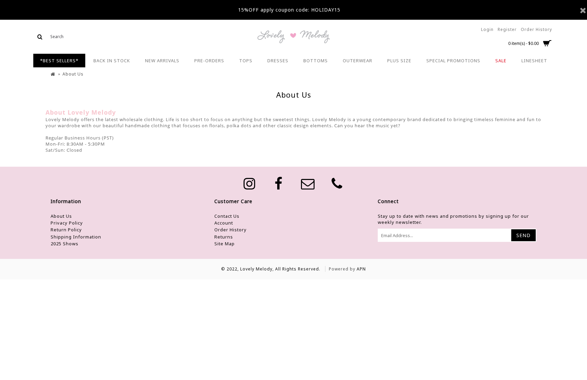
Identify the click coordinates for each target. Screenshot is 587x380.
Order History (230, 230)
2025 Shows (64, 244)
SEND (523, 235)
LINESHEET (534, 60)
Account (223, 223)
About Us (61, 216)
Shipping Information (76, 237)
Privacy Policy (67, 223)
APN (361, 269)
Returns (223, 237)
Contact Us (226, 216)
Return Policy (66, 230)
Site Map (224, 244)
